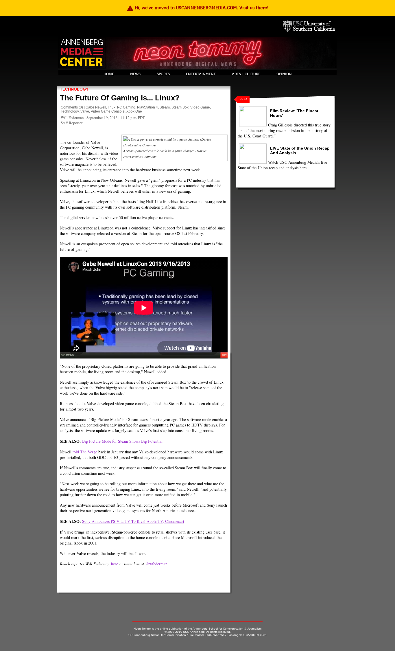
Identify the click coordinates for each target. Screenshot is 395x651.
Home (109, 74)
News (135, 74)
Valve (84, 111)
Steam (165, 107)
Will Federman (72, 117)
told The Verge (85, 452)
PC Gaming (126, 107)
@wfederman (156, 564)
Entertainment (201, 74)
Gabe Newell (96, 107)
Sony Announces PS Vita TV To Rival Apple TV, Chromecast (133, 521)
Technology (74, 89)
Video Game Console (108, 111)
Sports (163, 74)
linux (111, 107)
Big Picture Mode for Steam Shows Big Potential (122, 441)
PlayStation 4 (147, 107)
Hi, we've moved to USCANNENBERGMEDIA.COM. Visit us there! (197, 7)
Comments (69, 107)
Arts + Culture (246, 74)
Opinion (284, 74)
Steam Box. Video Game (190, 107)
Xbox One (134, 111)
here (114, 564)
